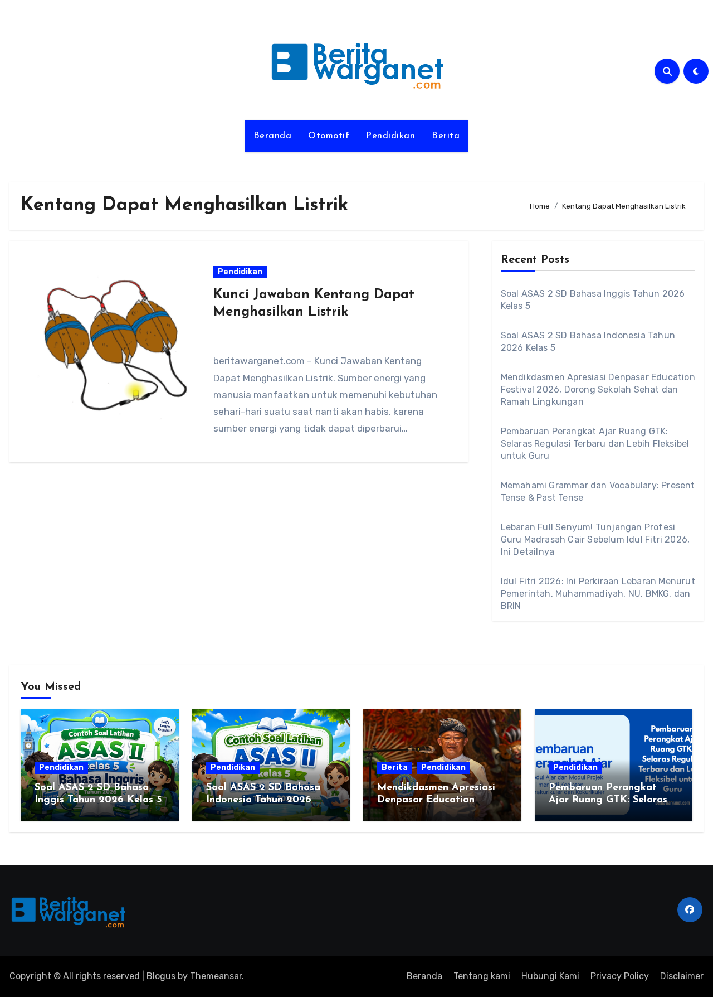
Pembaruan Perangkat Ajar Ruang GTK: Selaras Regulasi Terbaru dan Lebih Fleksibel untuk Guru (595, 443)
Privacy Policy (619, 976)
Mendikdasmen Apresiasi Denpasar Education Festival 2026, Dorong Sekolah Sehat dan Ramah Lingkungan (598, 389)
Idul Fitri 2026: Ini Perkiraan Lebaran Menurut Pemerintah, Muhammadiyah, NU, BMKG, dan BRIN (598, 593)
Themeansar (216, 976)
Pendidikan (390, 136)
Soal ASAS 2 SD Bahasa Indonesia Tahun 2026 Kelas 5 (263, 800)
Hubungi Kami (550, 976)
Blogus (160, 976)
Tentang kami (481, 976)
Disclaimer (682, 976)
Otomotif (328, 136)
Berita (446, 136)
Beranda (272, 136)
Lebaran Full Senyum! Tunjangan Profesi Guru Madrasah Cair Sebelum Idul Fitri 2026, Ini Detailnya (595, 539)
